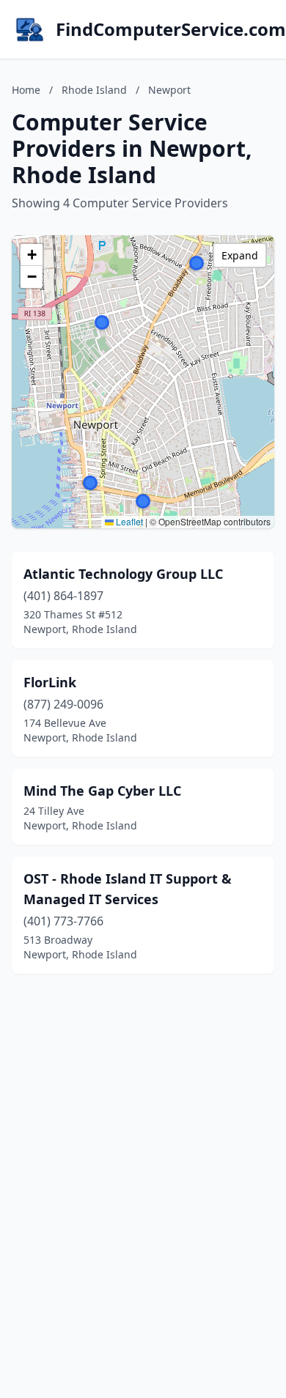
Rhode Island (94, 90)
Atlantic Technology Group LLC (123, 573)
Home (26, 90)
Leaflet (128, 521)
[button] (90, 483)
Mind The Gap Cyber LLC (102, 790)
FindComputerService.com (171, 29)
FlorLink (49, 682)
